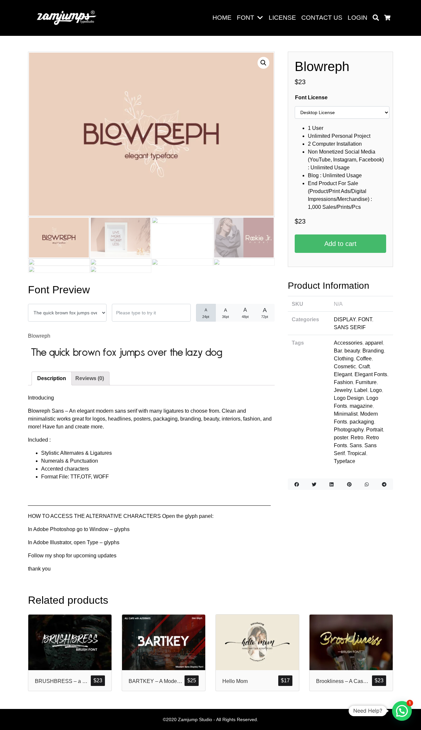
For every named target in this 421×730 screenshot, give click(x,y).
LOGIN (357, 17)
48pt (245, 313)
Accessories (348, 343)
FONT (245, 17)
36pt (225, 313)
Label (360, 390)
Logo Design (349, 398)
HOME (222, 17)
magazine (361, 406)
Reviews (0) (89, 378)
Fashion (343, 382)
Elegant (343, 374)
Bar (338, 350)
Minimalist (346, 414)
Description (51, 378)
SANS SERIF (350, 327)
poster (341, 437)
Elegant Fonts (371, 374)
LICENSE (282, 17)
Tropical (356, 453)
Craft (364, 366)
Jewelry (343, 390)
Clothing (344, 358)
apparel (374, 343)
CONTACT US (321, 17)
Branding (373, 350)
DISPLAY (345, 319)
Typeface (344, 461)
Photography (348, 429)
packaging (362, 422)
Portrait (374, 429)
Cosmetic (345, 366)
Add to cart (340, 243)
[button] (261, 18)
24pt (205, 313)
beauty (352, 350)
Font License (311, 97)
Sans (356, 445)
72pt (264, 313)
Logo (376, 390)
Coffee (364, 358)
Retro (357, 437)
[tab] (52, 378)
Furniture (366, 382)
